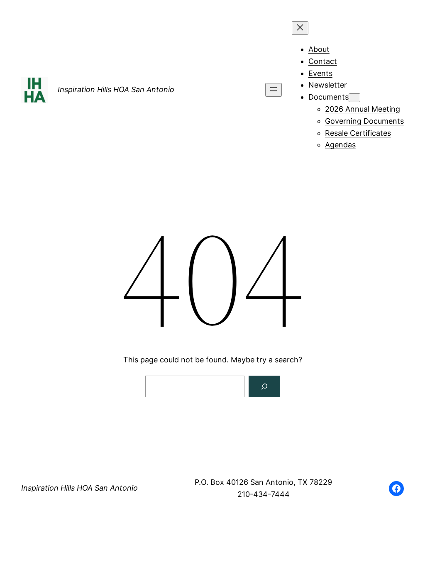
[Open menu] (273, 90)
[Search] (264, 386)
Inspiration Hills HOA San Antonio (116, 89)
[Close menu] (300, 28)
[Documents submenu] (354, 97)
